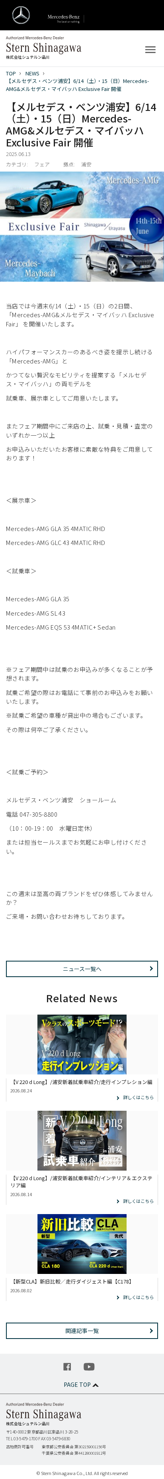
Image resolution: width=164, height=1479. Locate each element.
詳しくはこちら (138, 1097)
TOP (11, 73)
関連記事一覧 (82, 1331)
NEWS (32, 73)
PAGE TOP (77, 1384)
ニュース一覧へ (82, 969)
